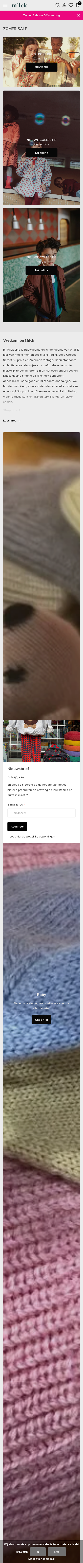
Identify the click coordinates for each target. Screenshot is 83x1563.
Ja (37, 1551)
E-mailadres (16, 804)
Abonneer (17, 826)
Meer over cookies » (41, 1558)
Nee (57, 1551)
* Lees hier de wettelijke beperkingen (31, 836)
